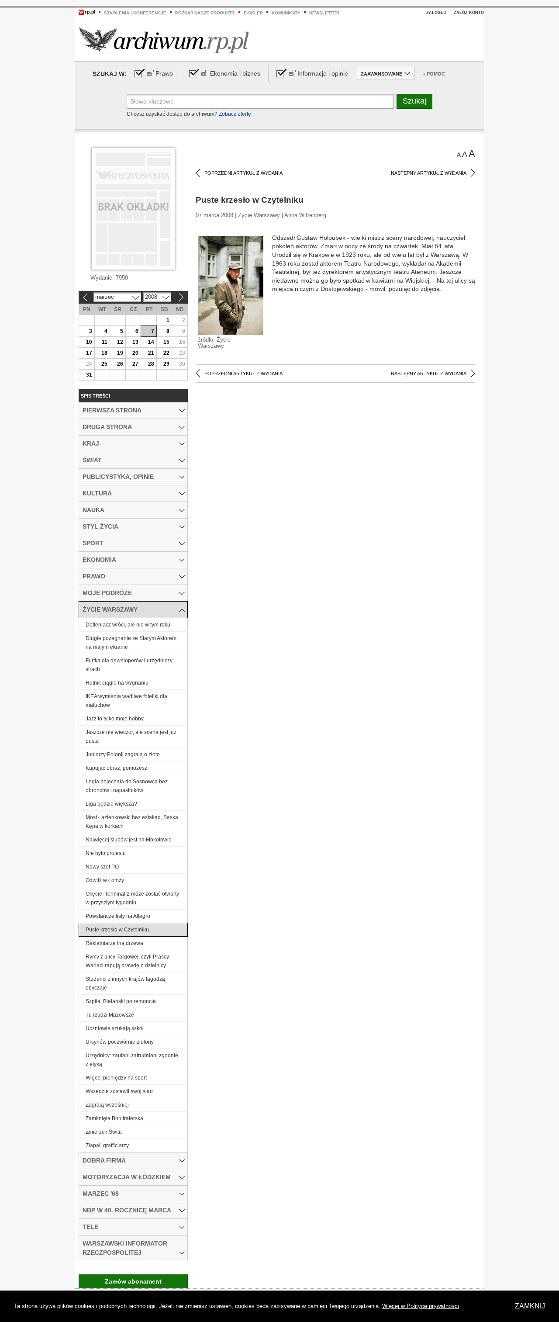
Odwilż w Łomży (105, 880)
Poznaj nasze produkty (205, 12)
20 (135, 353)
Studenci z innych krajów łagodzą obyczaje (125, 983)
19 (120, 353)
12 (120, 342)
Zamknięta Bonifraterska (114, 1118)
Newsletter (324, 12)
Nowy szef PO (102, 867)
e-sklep (253, 12)
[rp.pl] (87, 11)
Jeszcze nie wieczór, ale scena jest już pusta (131, 736)
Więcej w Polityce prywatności (420, 1306)
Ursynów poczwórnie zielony (120, 1042)
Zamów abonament (133, 1281)
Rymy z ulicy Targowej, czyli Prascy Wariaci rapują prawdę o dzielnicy (127, 961)
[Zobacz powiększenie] (230, 284)
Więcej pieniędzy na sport (116, 1078)
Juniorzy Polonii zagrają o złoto (123, 754)
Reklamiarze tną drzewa (114, 943)
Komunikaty (286, 12)
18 (104, 353)
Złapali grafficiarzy (107, 1145)
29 (166, 364)
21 (151, 353)
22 (166, 353)
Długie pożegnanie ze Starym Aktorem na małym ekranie (131, 642)
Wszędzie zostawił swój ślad (119, 1091)
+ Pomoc (434, 73)
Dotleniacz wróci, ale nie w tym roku (128, 625)
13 (135, 342)
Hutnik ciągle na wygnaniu (117, 683)
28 (151, 364)
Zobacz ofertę (235, 114)
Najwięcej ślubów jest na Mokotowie (129, 840)
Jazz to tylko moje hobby (115, 719)
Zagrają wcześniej (107, 1105)
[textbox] (260, 101)
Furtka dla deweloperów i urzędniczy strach (129, 665)
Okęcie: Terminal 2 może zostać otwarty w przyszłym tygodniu (132, 898)
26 (120, 364)
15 (166, 342)
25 (104, 364)
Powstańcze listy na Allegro (118, 916)
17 (89, 353)
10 (89, 342)
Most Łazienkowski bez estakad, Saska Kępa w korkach (132, 821)
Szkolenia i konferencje (135, 12)
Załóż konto (469, 12)
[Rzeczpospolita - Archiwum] (163, 40)
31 (89, 375)
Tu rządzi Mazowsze (110, 1015)
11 (104, 342)
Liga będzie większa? (111, 804)
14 (151, 342)
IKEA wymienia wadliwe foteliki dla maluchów (126, 700)
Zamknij (530, 1306)
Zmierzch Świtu (104, 1132)
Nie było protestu (106, 853)
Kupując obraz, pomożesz (116, 768)
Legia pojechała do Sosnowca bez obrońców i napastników (127, 786)
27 (135, 364)
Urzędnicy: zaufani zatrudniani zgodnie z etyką (132, 1059)
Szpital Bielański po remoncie (121, 1001)
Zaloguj (436, 12)
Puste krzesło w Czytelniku (117, 930)
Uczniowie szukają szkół (115, 1028)
